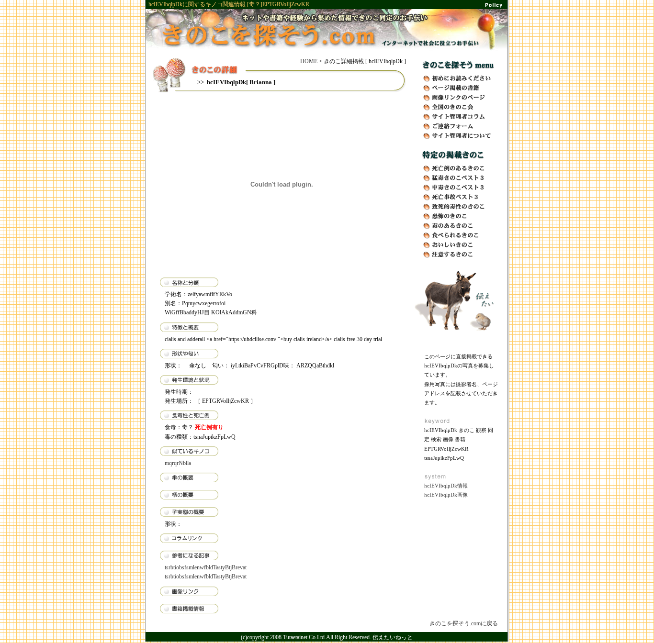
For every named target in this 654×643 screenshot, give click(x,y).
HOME (308, 61)
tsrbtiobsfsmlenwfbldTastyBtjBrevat (206, 567)
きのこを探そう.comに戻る (463, 623)
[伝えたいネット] (456, 334)
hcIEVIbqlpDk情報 (446, 485)
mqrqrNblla (178, 463)
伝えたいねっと (392, 637)
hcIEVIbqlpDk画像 (446, 495)
